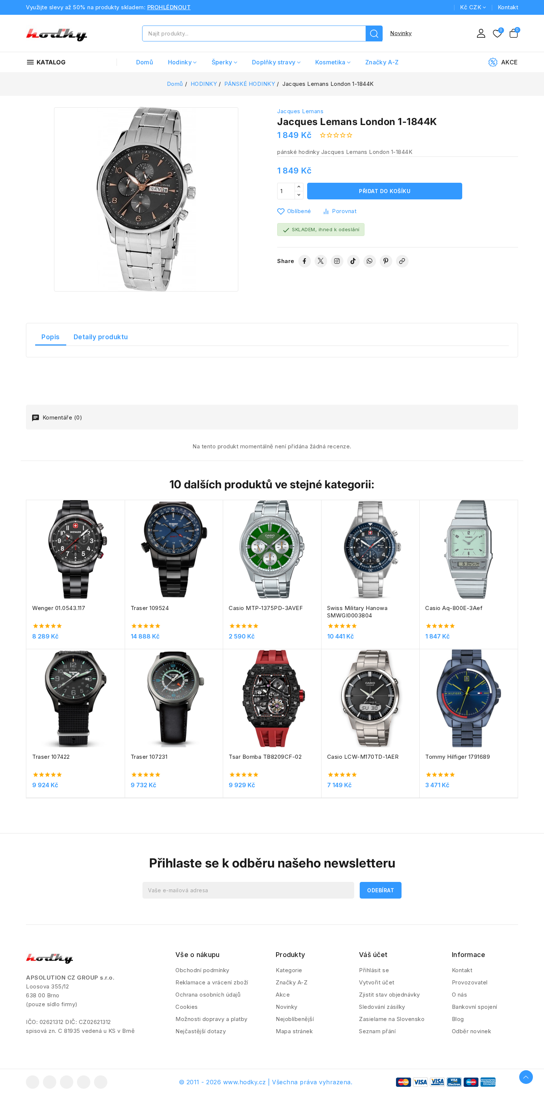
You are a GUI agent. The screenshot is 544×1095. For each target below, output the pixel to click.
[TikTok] (353, 261)
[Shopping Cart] (513, 33)
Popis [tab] (50, 337)
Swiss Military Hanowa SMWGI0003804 (357, 611)
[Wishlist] (497, 34)
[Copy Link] (402, 261)
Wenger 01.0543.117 (58, 607)
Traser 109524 (150, 607)
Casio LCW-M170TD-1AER (363, 756)
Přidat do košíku (384, 191)
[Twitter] (321, 261)
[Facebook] (304, 261)
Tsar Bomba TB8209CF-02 (265, 756)
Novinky (401, 33)
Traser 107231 (149, 756)
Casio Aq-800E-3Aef (454, 607)
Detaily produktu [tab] (101, 337)
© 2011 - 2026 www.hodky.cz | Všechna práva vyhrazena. (266, 1082)
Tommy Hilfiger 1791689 (457, 756)
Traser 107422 (51, 756)
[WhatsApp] (369, 261)
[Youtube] (66, 1082)
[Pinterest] (386, 261)
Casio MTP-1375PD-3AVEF (266, 607)
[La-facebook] (32, 1082)
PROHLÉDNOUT (169, 7)
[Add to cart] (122, 552)
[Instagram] (337, 261)
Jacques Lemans (300, 111)
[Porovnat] (122, 524)
